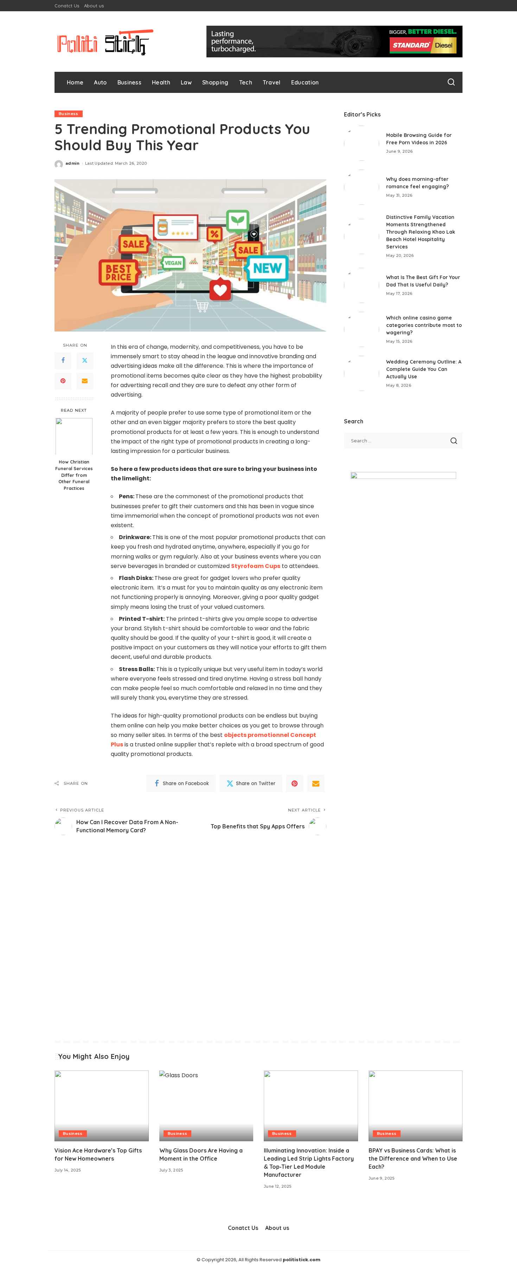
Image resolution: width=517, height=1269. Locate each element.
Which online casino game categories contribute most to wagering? (424, 325)
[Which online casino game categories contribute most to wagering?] (361, 329)
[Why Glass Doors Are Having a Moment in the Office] (206, 1106)
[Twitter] (84, 360)
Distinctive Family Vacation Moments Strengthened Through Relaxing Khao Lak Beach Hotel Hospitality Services (420, 232)
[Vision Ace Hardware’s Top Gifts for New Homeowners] (102, 1106)
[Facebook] (63, 360)
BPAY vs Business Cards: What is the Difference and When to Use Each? (413, 1158)
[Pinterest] (63, 381)
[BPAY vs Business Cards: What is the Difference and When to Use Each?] (416, 1106)
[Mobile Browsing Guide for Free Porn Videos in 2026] (361, 143)
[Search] (451, 82)
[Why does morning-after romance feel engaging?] (361, 187)
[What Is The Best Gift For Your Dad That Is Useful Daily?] (361, 285)
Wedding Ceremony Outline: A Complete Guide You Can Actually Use (423, 369)
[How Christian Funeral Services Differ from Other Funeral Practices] (74, 436)
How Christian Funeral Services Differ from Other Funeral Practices (74, 475)
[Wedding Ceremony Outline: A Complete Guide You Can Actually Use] (361, 373)
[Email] (84, 381)
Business (68, 113)
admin (72, 163)
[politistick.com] (106, 41)
